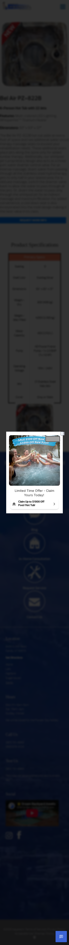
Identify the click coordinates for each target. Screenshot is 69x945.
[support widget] (61, 936)
